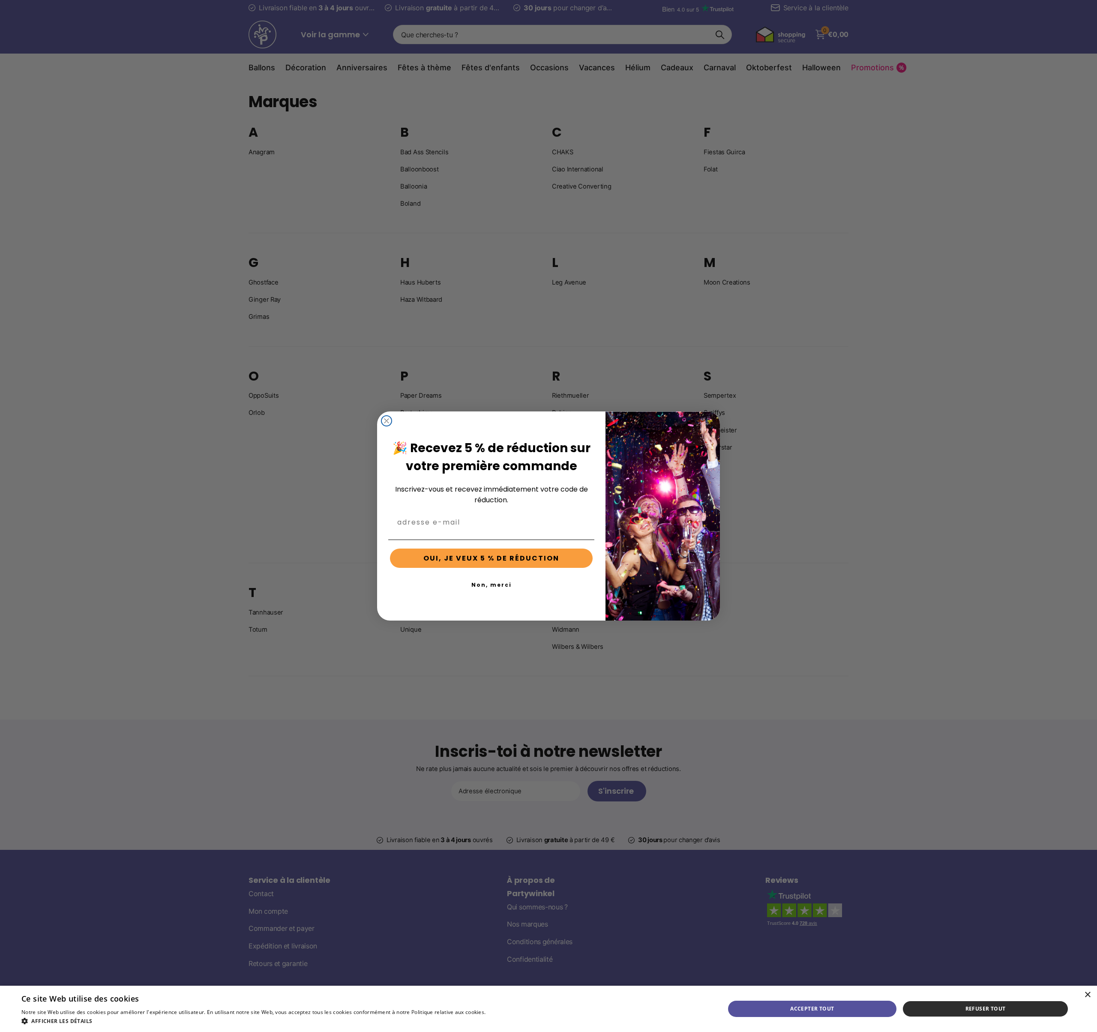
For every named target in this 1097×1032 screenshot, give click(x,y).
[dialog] (548, 1009)
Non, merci (491, 584)
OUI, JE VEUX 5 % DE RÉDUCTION (491, 558)
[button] (271, 1021)
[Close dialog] (386, 421)
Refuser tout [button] (985, 1008)
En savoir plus (504, 1012)
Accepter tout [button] (812, 1008)
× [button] (1087, 995)
